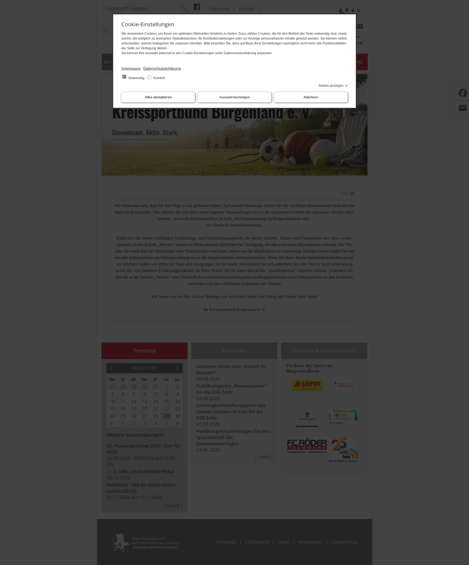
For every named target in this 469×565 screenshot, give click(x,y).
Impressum (131, 68)
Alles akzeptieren (158, 97)
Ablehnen (310, 97)
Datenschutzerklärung (162, 68)
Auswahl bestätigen (234, 97)
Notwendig (136, 78)
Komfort (159, 78)
